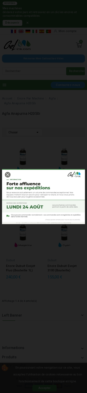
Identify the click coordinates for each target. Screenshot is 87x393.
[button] (7, 174)
